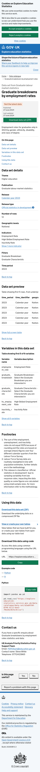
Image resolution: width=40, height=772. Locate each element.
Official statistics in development (18, 207)
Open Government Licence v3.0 (16, 740)
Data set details (9, 144)
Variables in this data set (13, 152)
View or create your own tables (16, 524)
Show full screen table (12, 332)
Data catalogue (15, 76)
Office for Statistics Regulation (19, 726)
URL (3, 556)
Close (35, 69)
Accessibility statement (12, 707)
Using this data (8, 160)
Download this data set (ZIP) (15, 509)
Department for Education (13, 718)
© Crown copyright (20, 766)
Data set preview (9, 148)
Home (4, 76)
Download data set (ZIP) (20, 120)
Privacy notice (17, 703)
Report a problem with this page (20, 687)
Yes (25, 675)
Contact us (7, 164)
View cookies (20, 41)
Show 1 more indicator (12, 246)
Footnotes (6, 156)
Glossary (29, 707)
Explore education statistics (16, 52)
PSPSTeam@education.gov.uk (21, 649)
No (35, 675)
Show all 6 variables (11, 418)
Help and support (10, 710)
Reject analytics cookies (20, 35)
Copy (20, 562)
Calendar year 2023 (11, 198)
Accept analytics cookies (20, 28)
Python (7, 573)
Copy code (31, 589)
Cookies (5, 703)
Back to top (7, 277)
